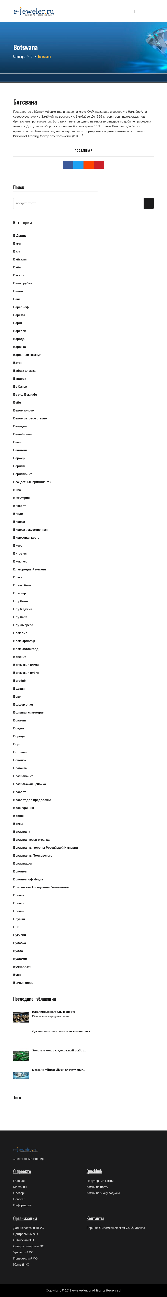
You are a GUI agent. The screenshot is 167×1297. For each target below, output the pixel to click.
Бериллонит (22, 474)
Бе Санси (20, 386)
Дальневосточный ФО (28, 1228)
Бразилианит (23, 776)
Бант (16, 299)
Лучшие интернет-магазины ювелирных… (62, 1031)
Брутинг (19, 919)
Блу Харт (20, 617)
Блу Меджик (22, 609)
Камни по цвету (97, 1187)
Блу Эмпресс (23, 625)
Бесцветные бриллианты (32, 482)
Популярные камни (100, 1181)
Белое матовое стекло (30, 418)
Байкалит (20, 259)
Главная (19, 1181)
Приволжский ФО (25, 1258)
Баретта (19, 315)
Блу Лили (20, 601)
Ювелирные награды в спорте (54, 1012)
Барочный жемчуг (27, 355)
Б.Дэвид (19, 235)
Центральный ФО (25, 1234)
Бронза (18, 895)
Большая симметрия (29, 712)
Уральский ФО (23, 1252)
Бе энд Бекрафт (25, 394)
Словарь (19, 56)
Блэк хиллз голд (25, 649)
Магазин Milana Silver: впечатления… (58, 1070)
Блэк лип (20, 633)
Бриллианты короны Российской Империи (45, 847)
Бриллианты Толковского (32, 855)
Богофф (19, 680)
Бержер (19, 458)
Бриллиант (21, 831)
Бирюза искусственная (30, 529)
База (16, 251)
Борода (19, 736)
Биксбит (19, 506)
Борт (17, 744)
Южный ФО (21, 1264)
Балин (18, 291)
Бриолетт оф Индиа (28, 879)
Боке (17, 696)
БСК (16, 927)
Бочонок (19, 760)
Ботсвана (20, 752)
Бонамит (19, 720)
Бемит (18, 442)
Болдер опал (23, 704)
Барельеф (21, 307)
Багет (17, 243)
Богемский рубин (26, 673)
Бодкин (19, 688)
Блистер (19, 593)
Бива (17, 490)
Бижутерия (21, 498)
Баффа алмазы (24, 370)
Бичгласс (20, 561)
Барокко (19, 347)
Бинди (18, 514)
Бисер (17, 545)
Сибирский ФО (23, 1240)
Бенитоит (20, 450)
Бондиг (18, 728)
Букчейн (19, 935)
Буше (17, 975)
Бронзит (19, 903)
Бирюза (19, 521)
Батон (17, 363)
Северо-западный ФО (28, 1246)
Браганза (20, 768)
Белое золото (23, 410)
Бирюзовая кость (26, 537)
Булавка (19, 943)
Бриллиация (22, 863)
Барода (18, 339)
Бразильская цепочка (29, 784)
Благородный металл (29, 569)
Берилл (19, 466)
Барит (17, 323)
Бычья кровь (23, 982)
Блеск (17, 577)
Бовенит (19, 657)
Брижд (18, 824)
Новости (19, 1199)
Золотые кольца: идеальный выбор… (59, 1050)
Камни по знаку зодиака (103, 1193)
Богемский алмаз (26, 665)
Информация (22, 1205)
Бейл (17, 402)
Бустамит (20, 959)
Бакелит (19, 275)
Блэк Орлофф (24, 641)
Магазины (20, 1187)
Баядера (19, 378)
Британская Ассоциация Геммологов (41, 887)
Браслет (19, 792)
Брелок (18, 816)
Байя (17, 267)
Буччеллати (22, 967)
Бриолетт (20, 871)
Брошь (18, 911)
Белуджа (20, 426)
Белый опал (22, 434)
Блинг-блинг (23, 585)
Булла (18, 951)
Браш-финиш (23, 808)
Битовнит (20, 553)
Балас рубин (22, 283)
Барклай (19, 331)
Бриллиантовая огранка (31, 839)
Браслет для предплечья (32, 800)
